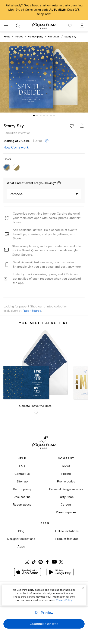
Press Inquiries (66, 512)
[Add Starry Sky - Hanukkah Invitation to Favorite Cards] (71, 126)
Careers (66, 504)
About (66, 466)
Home (6, 36)
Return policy (22, 489)
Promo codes (66, 481)
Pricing (66, 474)
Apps (21, 546)
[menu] (6, 25)
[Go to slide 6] (51, 115)
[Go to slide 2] (37, 115)
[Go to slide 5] (47, 115)
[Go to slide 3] (40, 115)
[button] (59, 183)
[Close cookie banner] (83, 587)
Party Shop (66, 497)
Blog (21, 531)
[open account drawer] (82, 25)
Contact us (22, 474)
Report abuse (22, 504)
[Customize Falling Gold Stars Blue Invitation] (44, 77)
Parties (19, 36)
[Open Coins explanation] (47, 141)
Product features (66, 539)
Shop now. (44, 14)
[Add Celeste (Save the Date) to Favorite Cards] (35, 412)
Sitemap (22, 481)
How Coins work (16, 147)
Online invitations (67, 531)
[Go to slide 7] (54, 115)
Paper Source (31, 311)
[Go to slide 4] (44, 115)
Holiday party (35, 36)
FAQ (22, 466)
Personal (16, 194)
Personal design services (66, 489)
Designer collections (21, 539)
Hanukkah (54, 36)
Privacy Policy (64, 600)
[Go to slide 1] (34, 115)
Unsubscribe (22, 497)
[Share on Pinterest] (40, 562)
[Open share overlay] (82, 125)
